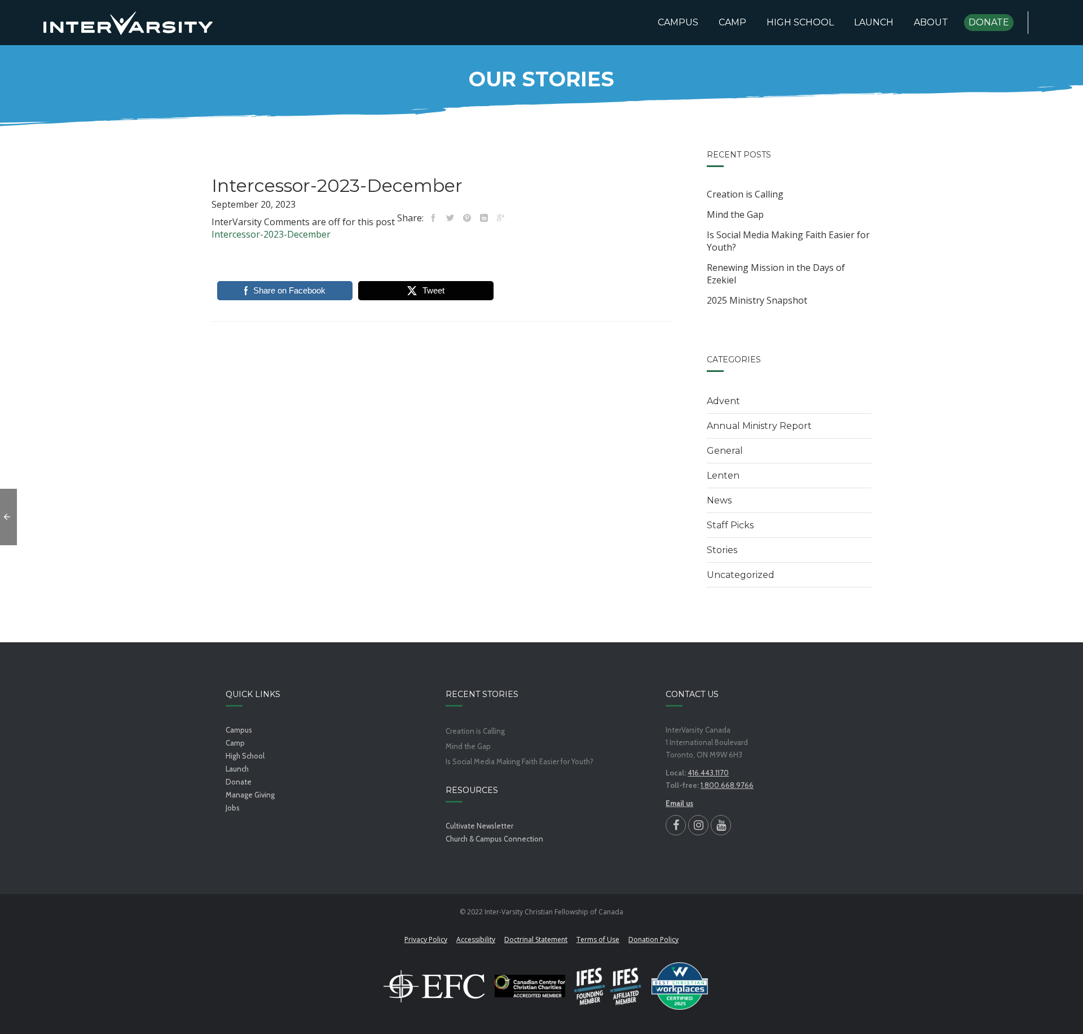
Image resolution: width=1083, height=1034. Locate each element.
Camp (235, 742)
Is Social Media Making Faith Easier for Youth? (788, 241)
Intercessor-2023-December (271, 234)
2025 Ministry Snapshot (757, 300)
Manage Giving (250, 794)
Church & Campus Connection (494, 838)
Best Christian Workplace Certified (679, 986)
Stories (722, 550)
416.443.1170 (708, 772)
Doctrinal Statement (535, 939)
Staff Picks (730, 525)
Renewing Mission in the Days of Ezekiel (776, 273)
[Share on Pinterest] (467, 218)
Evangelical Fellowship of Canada (434, 986)
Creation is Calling (745, 194)
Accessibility (475, 939)
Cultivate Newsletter (479, 825)
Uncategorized (740, 574)
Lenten (723, 475)
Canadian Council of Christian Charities (530, 986)
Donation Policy (653, 939)
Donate (239, 781)
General (725, 450)
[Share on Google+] (501, 218)
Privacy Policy (425, 939)
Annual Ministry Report (759, 425)
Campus (239, 729)
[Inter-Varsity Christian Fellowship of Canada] (128, 22)
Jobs (233, 807)
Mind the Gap (735, 214)
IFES (608, 986)
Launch (237, 768)
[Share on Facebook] (433, 218)
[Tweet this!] (450, 218)
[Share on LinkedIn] (484, 218)
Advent (723, 401)
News (719, 500)
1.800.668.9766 (727, 785)
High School (245, 755)
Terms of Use (597, 939)
